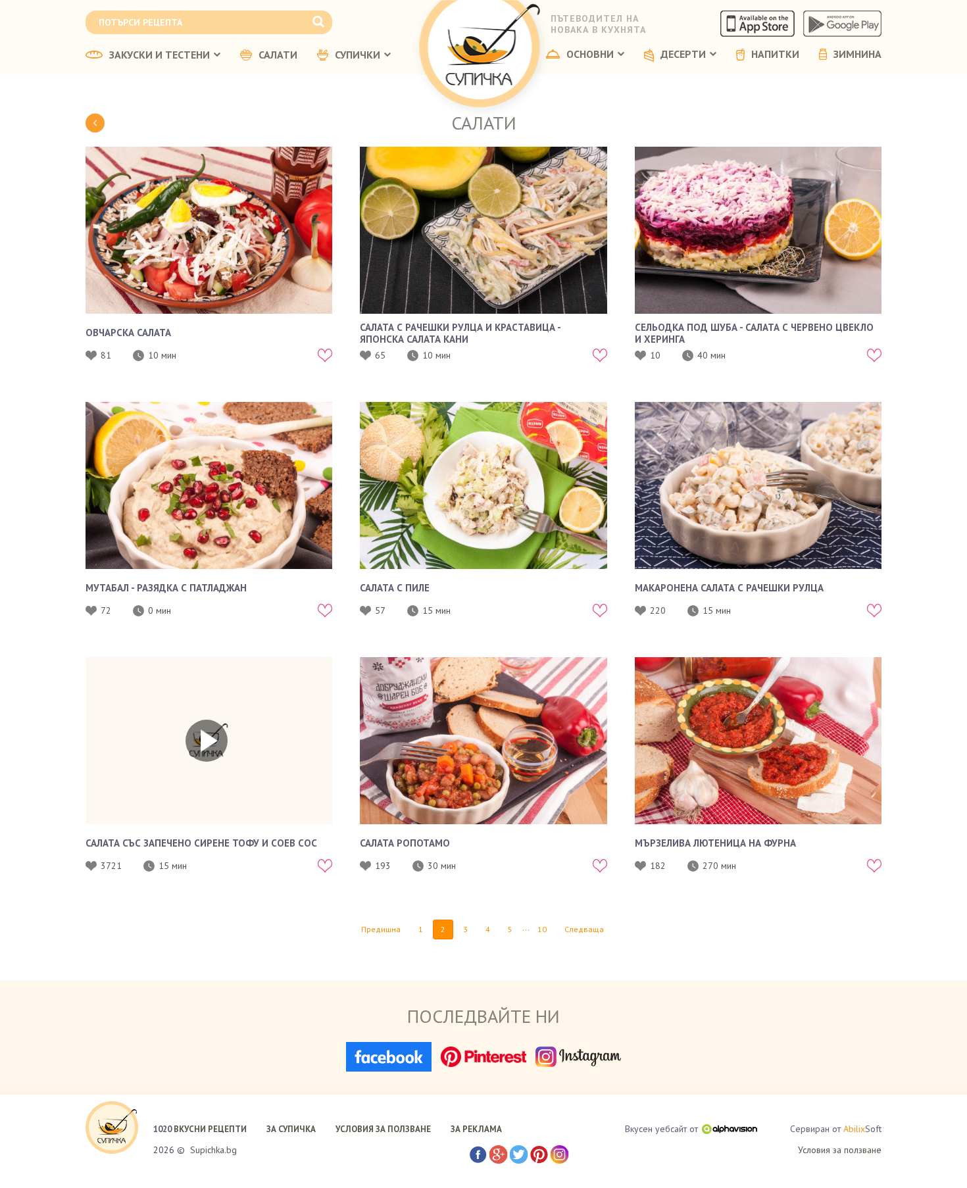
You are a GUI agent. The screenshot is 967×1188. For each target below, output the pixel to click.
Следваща (584, 929)
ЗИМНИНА (857, 55)
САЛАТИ (278, 55)
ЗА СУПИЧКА (291, 1129)
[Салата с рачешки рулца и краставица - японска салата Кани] (483, 230)
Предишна (381, 929)
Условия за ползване (839, 1150)
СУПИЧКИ (357, 55)
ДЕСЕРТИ (683, 55)
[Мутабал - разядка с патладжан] (209, 485)
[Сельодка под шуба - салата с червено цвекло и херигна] (758, 230)
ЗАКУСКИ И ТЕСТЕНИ (159, 55)
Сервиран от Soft (835, 1129)
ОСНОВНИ (590, 55)
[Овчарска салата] (209, 230)
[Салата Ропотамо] (483, 740)
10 (542, 929)
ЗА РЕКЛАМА (476, 1129)
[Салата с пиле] (483, 485)
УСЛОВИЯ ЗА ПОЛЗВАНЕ (383, 1129)
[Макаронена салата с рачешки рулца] (758, 485)
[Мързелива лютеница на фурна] (758, 740)
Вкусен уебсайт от (661, 1129)
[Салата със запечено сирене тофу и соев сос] (209, 740)
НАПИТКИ (775, 55)
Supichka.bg (213, 1150)
